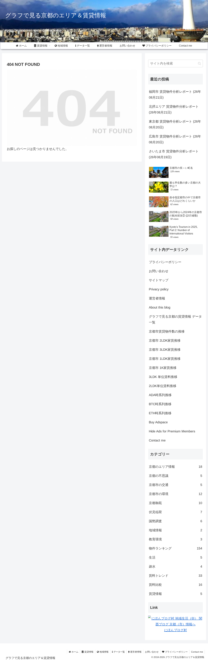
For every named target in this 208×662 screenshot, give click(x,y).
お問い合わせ (158, 271)
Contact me (157, 440)
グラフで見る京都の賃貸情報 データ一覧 (175, 319)
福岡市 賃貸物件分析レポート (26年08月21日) (175, 94)
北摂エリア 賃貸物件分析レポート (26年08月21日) (174, 109)
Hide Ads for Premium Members (172, 431)
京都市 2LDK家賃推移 (165, 340)
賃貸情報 (88, 651)
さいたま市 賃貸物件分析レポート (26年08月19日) (174, 154)
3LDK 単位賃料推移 (163, 377)
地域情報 (104, 651)
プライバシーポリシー (165, 262)
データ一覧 (119, 651)
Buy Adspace (158, 422)
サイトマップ (158, 280)
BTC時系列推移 (160, 404)
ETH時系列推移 (160, 413)
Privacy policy (159, 289)
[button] (199, 63)
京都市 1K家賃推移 (162, 368)
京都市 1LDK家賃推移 (165, 358)
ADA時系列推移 (160, 395)
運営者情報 (157, 298)
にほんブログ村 (175, 630)
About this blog (159, 307)
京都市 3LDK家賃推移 (165, 349)
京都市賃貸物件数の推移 (167, 331)
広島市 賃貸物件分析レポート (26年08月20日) (175, 139)
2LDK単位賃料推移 (162, 386)
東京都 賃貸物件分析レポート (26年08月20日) (175, 124)
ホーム (74, 651)
